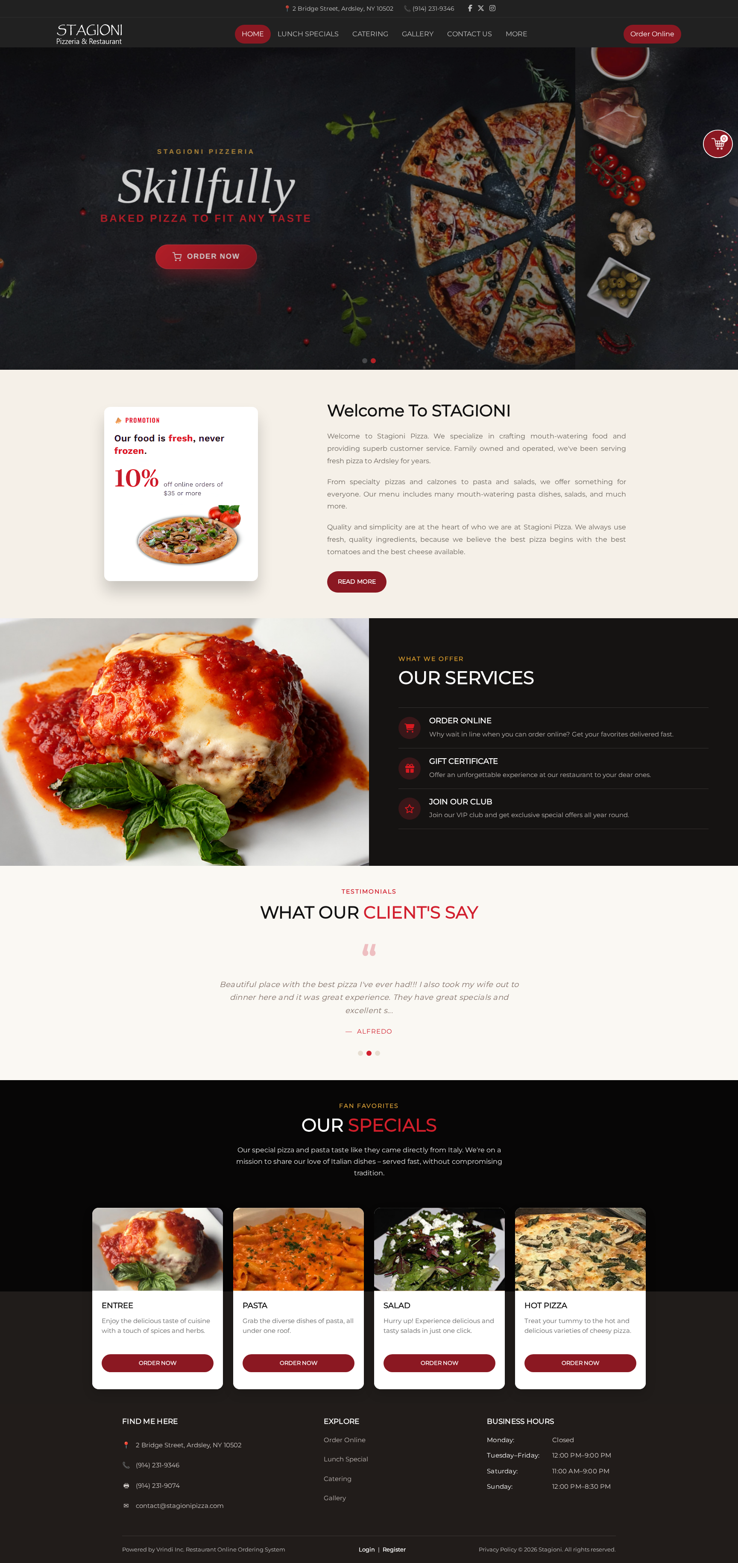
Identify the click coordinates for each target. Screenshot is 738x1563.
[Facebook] (471, 8)
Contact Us (469, 34)
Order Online (652, 34)
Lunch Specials (308, 34)
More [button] (516, 34)
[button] (364, 360)
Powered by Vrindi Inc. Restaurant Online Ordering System (203, 1549)
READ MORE (357, 581)
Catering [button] (370, 34)
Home (253, 34)
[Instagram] (492, 8)
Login (367, 1549)
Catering (337, 1479)
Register (394, 1549)
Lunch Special (346, 1459)
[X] (481, 8)
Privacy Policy (498, 1549)
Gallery (417, 34)
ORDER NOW (157, 1362)
